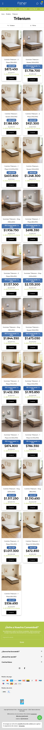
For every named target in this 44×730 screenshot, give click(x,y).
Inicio (3, 14)
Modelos (8, 14)
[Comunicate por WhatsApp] (39, 717)
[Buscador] (37, 4)
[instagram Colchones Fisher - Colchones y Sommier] (19, 668)
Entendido (22, 726)
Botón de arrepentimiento (22, 716)
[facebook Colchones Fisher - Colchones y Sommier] (24, 668)
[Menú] (3, 4)
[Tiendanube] (22, 719)
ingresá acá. (34, 714)
